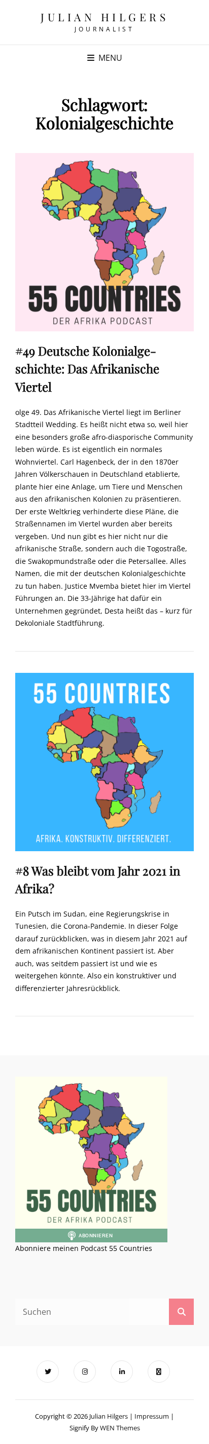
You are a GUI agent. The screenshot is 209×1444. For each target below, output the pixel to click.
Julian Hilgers (104, 17)
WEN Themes (120, 1427)
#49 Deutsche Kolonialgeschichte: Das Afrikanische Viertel (87, 368)
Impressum (151, 1416)
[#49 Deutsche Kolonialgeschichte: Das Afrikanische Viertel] (104, 242)
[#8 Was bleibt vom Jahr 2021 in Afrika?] (104, 762)
